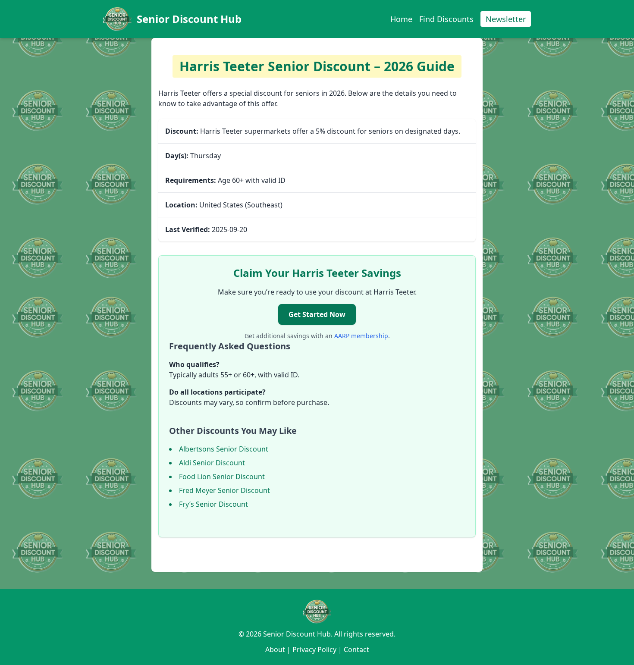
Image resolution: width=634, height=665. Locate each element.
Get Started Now (317, 314)
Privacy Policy (314, 649)
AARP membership (361, 336)
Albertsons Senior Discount (223, 449)
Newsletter (506, 19)
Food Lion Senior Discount (222, 476)
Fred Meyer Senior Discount (224, 490)
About (275, 649)
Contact (356, 649)
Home (401, 19)
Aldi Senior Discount (212, 462)
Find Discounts (446, 19)
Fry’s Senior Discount (213, 504)
